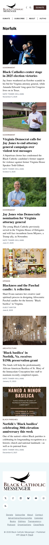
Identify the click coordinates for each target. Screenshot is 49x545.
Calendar (38, 518)
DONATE (40, 7)
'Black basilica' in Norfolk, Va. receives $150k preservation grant (20, 356)
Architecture (9, 348)
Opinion (6, 281)
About (32, 18)
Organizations (24, 524)
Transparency (34, 521)
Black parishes (10, 419)
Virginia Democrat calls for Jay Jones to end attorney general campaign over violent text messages (22, 145)
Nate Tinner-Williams (13, 94)
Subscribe (19, 18)
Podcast (11, 524)
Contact (39, 515)
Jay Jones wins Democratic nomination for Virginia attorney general (21, 218)
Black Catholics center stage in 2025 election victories (22, 73)
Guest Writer (9, 307)
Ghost (22, 535)
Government (9, 68)
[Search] (30, 7)
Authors (44, 18)
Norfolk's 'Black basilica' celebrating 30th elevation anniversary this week (21, 427)
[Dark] (27, 7)
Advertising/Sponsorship (20, 518)
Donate (6, 18)
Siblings (22, 521)
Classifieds (38, 524)
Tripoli (30, 535)
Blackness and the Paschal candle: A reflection (21, 287)
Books (13, 521)
